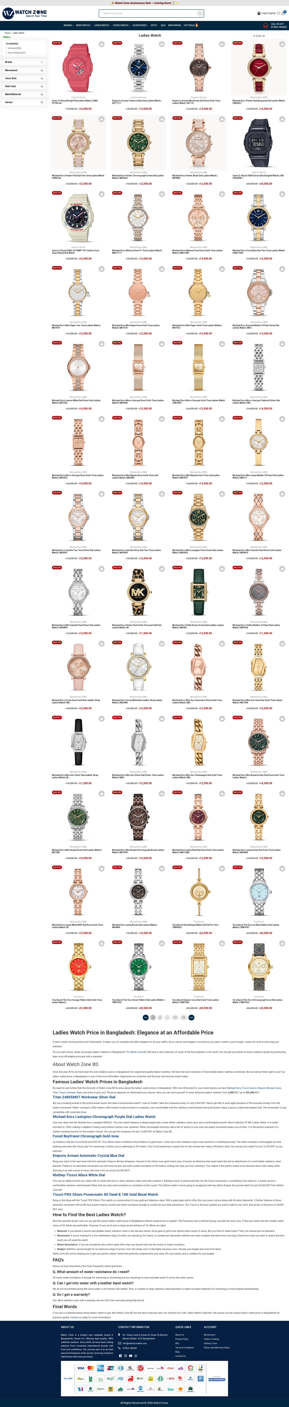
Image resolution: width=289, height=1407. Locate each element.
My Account (209, 1335)
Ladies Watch (101, 25)
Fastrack (71, 1092)
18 (183, 1017)
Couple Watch (121, 25)
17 (175, 1017)
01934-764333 (279, 27)
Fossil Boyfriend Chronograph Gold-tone (86, 1136)
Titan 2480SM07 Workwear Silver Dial (84, 1097)
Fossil (245, 1088)
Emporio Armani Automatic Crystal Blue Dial (88, 1156)
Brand (8, 62)
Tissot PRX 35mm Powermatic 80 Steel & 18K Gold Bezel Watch (105, 1194)
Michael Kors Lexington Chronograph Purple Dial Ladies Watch (104, 1117)
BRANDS (68, 25)
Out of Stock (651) (17, 53)
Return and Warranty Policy (217, 1347)
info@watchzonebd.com (135, 1343)
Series (9, 102)
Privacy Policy (181, 1339)
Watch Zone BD (138, 1052)
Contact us (75, 1317)
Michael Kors (234, 1088)
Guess (253, 1088)
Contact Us (180, 1356)
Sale (163, 25)
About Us (179, 1335)
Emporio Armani (266, 1088)
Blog (177, 1352)
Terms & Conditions (184, 1347)
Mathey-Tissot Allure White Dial (79, 1175)
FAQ (177, 1343)
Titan (55, 1092)
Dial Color (10, 86)
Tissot (62, 1092)
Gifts (154, 25)
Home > (8, 33)
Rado (79, 1092)
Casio (278, 1088)
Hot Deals (189, 25)
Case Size (11, 78)
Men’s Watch (83, 25)
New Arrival (174, 25)
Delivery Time (210, 1343)
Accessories (139, 25)
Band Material (13, 94)
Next (191, 1018)
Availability (12, 43)
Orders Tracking (211, 1339)
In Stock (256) (14, 48)
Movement (11, 70)
